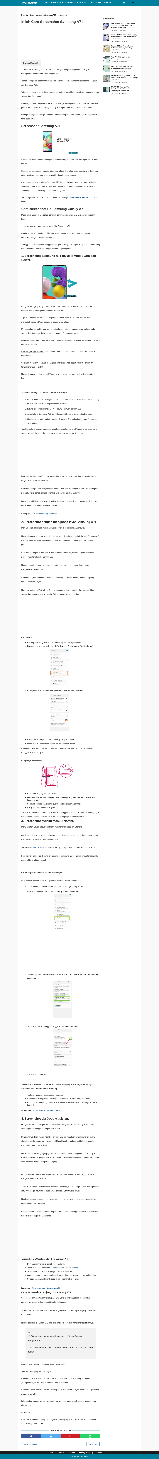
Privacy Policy (84, 1453)
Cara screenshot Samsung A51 (46, 1288)
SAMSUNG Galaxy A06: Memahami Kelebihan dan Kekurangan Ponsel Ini (121, 89)
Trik (47, 2)
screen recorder (37, 847)
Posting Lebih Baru (30, 1444)
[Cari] (133, 2)
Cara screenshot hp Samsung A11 (46, 514)
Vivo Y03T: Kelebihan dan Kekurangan (121, 58)
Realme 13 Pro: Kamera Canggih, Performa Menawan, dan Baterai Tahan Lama (124, 36)
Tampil (34, 63)
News (91, 2)
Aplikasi (82, 2)
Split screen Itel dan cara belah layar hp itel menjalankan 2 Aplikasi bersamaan (123, 25)
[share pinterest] (70, 1436)
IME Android (85, 1456)
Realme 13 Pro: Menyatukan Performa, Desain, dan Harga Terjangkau (122, 48)
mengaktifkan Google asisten (65, 1268)
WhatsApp (70, 2)
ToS (109, 1453)
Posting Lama (93, 1444)
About (50, 1453)
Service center (104, 2)
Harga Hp (56, 2)
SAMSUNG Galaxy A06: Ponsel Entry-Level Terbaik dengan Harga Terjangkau (124, 77)
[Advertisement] (60, 42)
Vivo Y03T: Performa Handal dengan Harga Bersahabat (122, 67)
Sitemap (71, 1453)
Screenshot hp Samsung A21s (46, 1110)
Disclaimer (99, 1453)
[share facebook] (31, 1436)
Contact (61, 1453)
